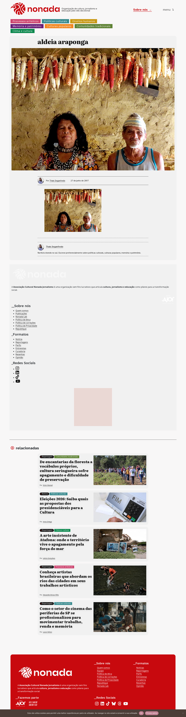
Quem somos (22, 310)
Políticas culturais (55, 21)
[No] (183, 713)
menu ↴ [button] (168, 10)
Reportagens (22, 342)
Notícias (140, 667)
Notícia (19, 339)
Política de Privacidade (26, 325)
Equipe (100, 670)
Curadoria (20, 351)
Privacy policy (151, 713)
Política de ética (23, 319)
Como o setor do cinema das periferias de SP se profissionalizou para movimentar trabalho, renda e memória (66, 617)
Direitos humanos (83, 21)
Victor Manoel (48, 485)
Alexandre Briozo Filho (51, 595)
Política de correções (26, 322)
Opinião (19, 357)
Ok (141, 713)
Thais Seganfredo (57, 180)
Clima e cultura (23, 31)
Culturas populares (59, 26)
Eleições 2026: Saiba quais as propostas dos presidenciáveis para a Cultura (64, 505)
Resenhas (20, 354)
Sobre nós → (142, 10)
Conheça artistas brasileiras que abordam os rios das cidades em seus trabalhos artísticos (66, 578)
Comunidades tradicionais (93, 26)
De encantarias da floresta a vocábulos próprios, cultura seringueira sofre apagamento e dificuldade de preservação (66, 470)
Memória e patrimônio (27, 26)
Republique (21, 328)
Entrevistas (21, 348)
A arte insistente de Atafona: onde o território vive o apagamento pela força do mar (64, 542)
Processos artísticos (26, 21)
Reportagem (47, 457)
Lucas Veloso (47, 632)
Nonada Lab (21, 316)
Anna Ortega (47, 522)
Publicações (21, 313)
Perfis (18, 345)
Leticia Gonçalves (49, 558)
